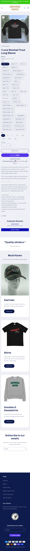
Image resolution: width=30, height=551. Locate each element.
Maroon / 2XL (16, 101)
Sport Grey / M (7, 81)
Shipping (3, 58)
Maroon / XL (6, 101)
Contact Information (8, 494)
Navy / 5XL (6, 99)
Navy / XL (13, 91)
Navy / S (23, 64)
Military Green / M (7, 74)
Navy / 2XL (23, 91)
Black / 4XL (16, 88)
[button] (2, 8)
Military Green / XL (21, 105)
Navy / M (5, 67)
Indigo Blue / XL (7, 119)
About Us (5, 480)
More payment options (15, 158)
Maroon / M (6, 70)
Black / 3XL (6, 88)
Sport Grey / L (20, 122)
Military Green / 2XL (8, 108)
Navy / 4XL (15, 94)
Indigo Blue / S (20, 74)
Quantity (3, 142)
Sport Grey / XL (7, 126)
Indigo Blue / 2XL (20, 119)
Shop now (9, 311)
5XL (16, 139)
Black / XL (5, 84)
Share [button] (4, 215)
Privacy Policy (6, 487)
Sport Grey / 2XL (19, 126)
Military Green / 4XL (8, 115)
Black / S (5, 64)
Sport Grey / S (18, 77)
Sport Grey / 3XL (7, 129)
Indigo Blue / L (21, 115)
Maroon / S (14, 67)
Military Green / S (17, 70)
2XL (24, 136)
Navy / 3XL (6, 94)
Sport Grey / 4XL (20, 129)
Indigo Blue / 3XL (7, 122)
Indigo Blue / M (7, 77)
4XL (10, 139)
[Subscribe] (25, 449)
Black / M (14, 64)
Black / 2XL (15, 84)
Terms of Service (7, 497)
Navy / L (5, 91)
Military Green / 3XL (8, 112)
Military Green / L (7, 105)
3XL (4, 139)
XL (18, 136)
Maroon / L (15, 98)
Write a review (15, 229)
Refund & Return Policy (9, 491)
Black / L (16, 81)
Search (5, 484)
